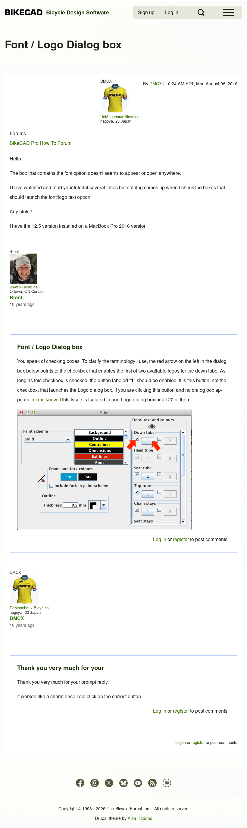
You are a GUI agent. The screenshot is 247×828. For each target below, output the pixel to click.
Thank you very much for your (60, 667)
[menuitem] (146, 12)
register (181, 710)
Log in (159, 710)
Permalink (123, 414)
